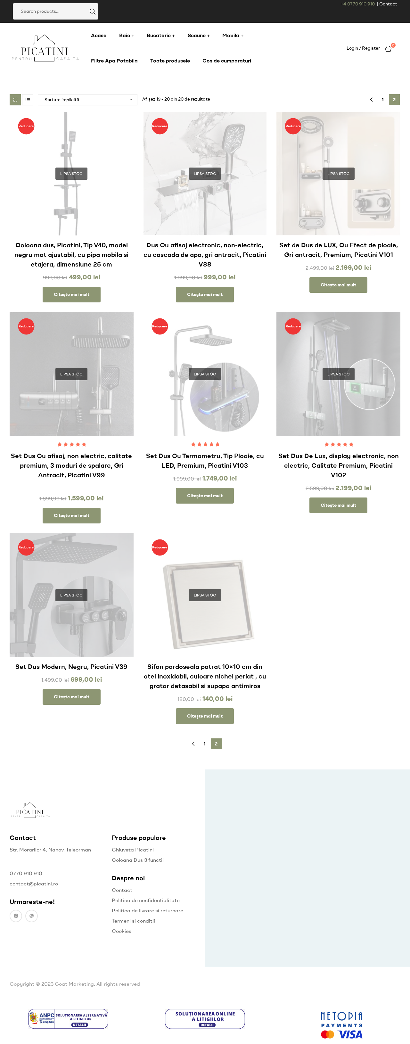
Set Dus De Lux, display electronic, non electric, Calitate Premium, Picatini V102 (338, 465)
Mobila (230, 35)
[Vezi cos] (388, 48)
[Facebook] (16, 916)
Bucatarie (159, 35)
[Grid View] (15, 99)
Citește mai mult (71, 294)
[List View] (27, 99)
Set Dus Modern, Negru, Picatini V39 (71, 666)
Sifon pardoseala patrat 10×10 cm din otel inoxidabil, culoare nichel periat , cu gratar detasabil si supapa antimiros (205, 676)
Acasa (99, 35)
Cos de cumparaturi (226, 60)
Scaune (197, 35)
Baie (124, 35)
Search (92, 11)
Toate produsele (170, 60)
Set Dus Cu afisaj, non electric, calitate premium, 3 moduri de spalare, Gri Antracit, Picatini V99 (71, 465)
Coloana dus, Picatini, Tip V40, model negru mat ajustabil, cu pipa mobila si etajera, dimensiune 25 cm (71, 254)
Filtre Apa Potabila (114, 60)
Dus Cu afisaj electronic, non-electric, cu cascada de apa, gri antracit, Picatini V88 (205, 254)
